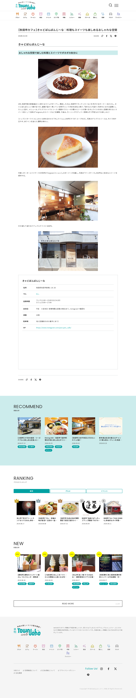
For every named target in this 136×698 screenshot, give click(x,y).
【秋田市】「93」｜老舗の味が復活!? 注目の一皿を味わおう (47, 519)
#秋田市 (58, 447)
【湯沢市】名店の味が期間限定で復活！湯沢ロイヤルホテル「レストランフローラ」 (69, 519)
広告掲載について (48, 670)
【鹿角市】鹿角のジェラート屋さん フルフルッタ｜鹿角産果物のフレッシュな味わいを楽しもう (29, 576)
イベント (104, 491)
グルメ (68, 491)
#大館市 (31, 447)
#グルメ (48, 450)
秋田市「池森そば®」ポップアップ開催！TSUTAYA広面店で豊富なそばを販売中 (91, 519)
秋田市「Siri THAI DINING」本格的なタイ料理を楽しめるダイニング (113, 519)
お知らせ (17, 670)
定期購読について (30, 670)
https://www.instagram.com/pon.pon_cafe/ (53, 327)
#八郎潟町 (49, 584)
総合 (31, 491)
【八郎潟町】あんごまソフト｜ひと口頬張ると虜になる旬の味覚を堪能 (56, 576)
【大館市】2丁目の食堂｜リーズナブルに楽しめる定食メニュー (29, 439)
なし (38, 294)
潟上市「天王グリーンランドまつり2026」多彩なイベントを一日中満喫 (26, 519)
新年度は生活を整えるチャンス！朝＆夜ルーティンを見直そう (110, 439)
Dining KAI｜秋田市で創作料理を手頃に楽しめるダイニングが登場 (56, 439)
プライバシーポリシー (68, 670)
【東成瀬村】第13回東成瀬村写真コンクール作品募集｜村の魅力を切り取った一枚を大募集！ (110, 576)
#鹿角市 (31, 584)
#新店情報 (22, 447)
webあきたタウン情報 (27, 630)
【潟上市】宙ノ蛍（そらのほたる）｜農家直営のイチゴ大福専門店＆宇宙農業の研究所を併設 (83, 576)
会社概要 (18, 673)
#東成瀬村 (113, 584)
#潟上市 (85, 584)
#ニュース (103, 584)
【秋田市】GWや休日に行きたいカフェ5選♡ (83, 439)
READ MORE (68, 603)
